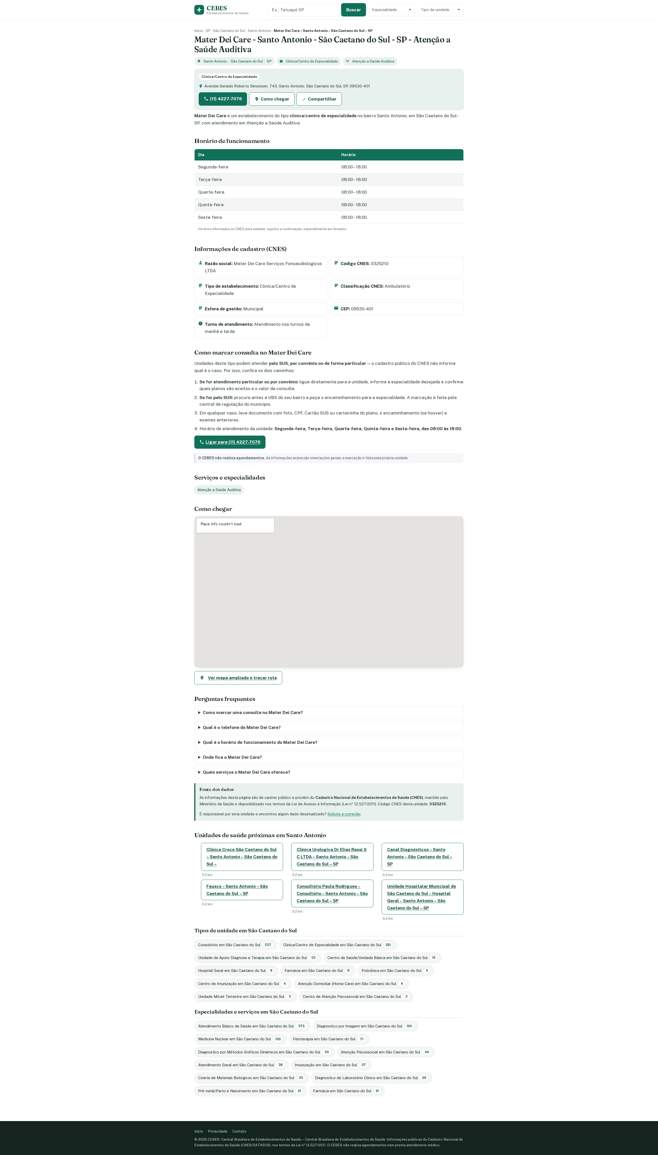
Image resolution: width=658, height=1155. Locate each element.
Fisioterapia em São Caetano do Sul (328, 1039)
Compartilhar (322, 99)
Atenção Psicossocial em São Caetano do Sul (385, 1052)
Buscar (353, 9)
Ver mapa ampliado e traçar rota (242, 677)
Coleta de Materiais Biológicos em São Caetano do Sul (250, 1078)
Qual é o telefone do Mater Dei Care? (242, 727)
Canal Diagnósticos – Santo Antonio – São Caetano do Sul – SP (419, 857)
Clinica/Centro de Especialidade (312, 61)
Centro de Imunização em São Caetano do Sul (242, 983)
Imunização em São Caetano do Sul (330, 1065)
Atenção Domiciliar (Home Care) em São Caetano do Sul (350, 983)
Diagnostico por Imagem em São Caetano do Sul (364, 1026)
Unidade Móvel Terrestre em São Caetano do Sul (244, 996)
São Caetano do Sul (229, 31)
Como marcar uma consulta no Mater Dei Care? (253, 712)
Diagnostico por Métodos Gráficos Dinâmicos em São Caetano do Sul (263, 1052)
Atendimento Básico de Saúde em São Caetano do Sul (251, 1026)
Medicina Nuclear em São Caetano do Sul (239, 1039)
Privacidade (217, 1131)
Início (198, 31)
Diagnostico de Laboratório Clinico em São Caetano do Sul (370, 1078)
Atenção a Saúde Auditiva (373, 61)
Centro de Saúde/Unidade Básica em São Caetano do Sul (381, 957)
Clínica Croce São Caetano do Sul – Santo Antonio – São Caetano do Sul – (241, 857)
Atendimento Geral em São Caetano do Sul (240, 1065)
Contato (239, 1131)
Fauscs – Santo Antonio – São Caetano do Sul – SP (237, 890)
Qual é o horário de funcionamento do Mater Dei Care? (260, 742)
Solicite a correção (343, 814)
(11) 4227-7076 (226, 98)
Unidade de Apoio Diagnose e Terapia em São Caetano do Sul (256, 957)
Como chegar (275, 99)
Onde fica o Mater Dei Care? (232, 757)
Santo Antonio (259, 31)
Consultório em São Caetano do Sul (234, 945)
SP (208, 31)
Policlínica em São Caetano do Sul (395, 970)
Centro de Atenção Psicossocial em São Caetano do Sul (355, 996)
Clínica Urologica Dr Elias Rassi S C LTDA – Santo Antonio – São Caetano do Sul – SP (332, 857)
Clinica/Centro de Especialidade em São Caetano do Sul (337, 945)
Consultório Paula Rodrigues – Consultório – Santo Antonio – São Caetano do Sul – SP (332, 893)
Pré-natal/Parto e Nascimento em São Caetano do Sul (249, 1091)
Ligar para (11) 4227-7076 (233, 442)
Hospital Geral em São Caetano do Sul (235, 970)
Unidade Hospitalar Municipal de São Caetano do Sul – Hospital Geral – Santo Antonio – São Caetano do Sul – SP (421, 897)
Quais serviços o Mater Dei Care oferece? (246, 772)
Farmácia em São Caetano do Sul (317, 970)
